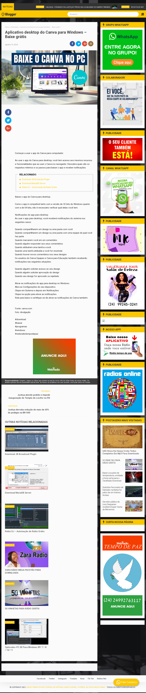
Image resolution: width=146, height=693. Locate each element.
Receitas (115, 7)
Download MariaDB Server (34, 183)
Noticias (30, 7)
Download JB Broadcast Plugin (36, 179)
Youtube (73, 679)
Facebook (41, 679)
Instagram (62, 679)
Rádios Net (101, 679)
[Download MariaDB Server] (26, 477)
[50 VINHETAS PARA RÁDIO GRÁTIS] (26, 593)
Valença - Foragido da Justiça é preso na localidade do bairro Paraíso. (68, 7)
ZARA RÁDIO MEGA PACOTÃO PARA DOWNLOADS (23, 571)
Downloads (10, 429)
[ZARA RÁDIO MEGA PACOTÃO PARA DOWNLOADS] (26, 554)
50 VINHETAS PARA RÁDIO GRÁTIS (22, 608)
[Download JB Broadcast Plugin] (26, 438)
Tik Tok (91, 679)
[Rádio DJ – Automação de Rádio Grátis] (26, 516)
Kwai (82, 679)
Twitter (52, 679)
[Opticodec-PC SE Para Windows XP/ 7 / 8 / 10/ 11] (26, 632)
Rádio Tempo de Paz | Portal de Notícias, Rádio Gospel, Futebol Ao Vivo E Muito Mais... (66, 687)
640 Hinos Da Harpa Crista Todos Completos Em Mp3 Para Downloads (121, 452)
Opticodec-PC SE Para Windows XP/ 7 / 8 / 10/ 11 (25, 648)
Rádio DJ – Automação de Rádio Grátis (39, 187)
